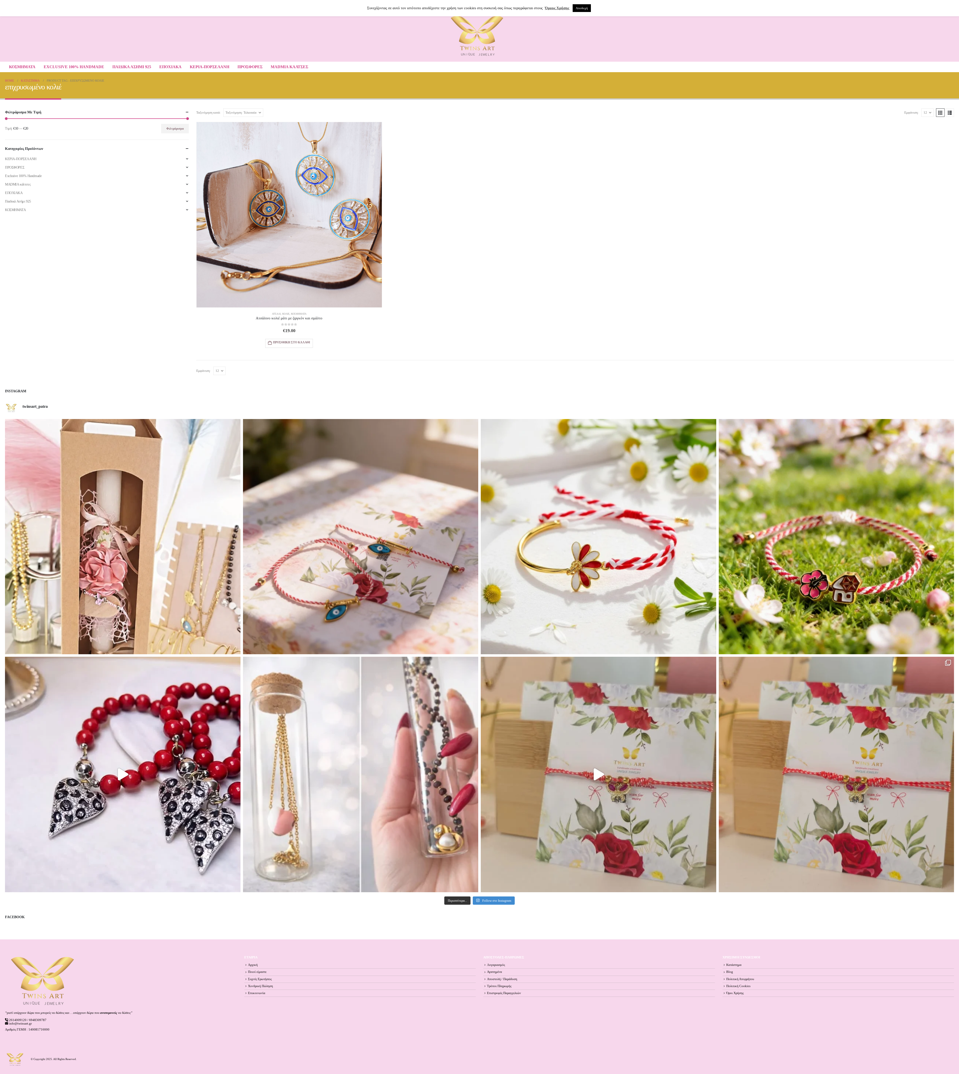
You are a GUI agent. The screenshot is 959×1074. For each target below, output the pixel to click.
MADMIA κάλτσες (289, 67)
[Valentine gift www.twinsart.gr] (361, 774)
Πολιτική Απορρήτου (740, 979)
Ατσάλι (276, 313)
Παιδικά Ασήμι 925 (131, 67)
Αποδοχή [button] (582, 8)
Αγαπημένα (494, 972)
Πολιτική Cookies (738, 986)
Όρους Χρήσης (557, 8)
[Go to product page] (289, 214)
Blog (729, 972)
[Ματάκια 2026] (598, 774)
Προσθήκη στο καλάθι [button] (291, 342)
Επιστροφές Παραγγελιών (504, 993)
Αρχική (253, 965)
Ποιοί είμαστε (257, 972)
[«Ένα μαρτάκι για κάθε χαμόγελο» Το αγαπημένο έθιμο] (598, 536)
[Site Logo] (477, 36)
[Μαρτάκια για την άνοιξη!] (836, 774)
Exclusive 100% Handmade (74, 67)
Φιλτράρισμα (175, 128)
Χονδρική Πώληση (260, 986)
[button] (940, 112)
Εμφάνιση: (911, 112)
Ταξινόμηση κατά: (208, 112)
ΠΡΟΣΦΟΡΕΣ (250, 67)
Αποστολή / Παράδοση (502, 979)
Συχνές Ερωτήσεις (260, 979)
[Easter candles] (122, 536)
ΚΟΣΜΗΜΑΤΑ (22, 67)
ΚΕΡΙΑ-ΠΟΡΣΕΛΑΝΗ (209, 67)
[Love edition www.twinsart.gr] (122, 774)
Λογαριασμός (496, 965)
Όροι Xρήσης (735, 993)
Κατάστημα (733, 965)
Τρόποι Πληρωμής (499, 986)
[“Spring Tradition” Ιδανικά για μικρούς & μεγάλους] (836, 536)
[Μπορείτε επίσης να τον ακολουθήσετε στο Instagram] (361, 536)
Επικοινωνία (256, 993)
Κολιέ (285, 313)
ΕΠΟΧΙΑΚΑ (170, 67)
